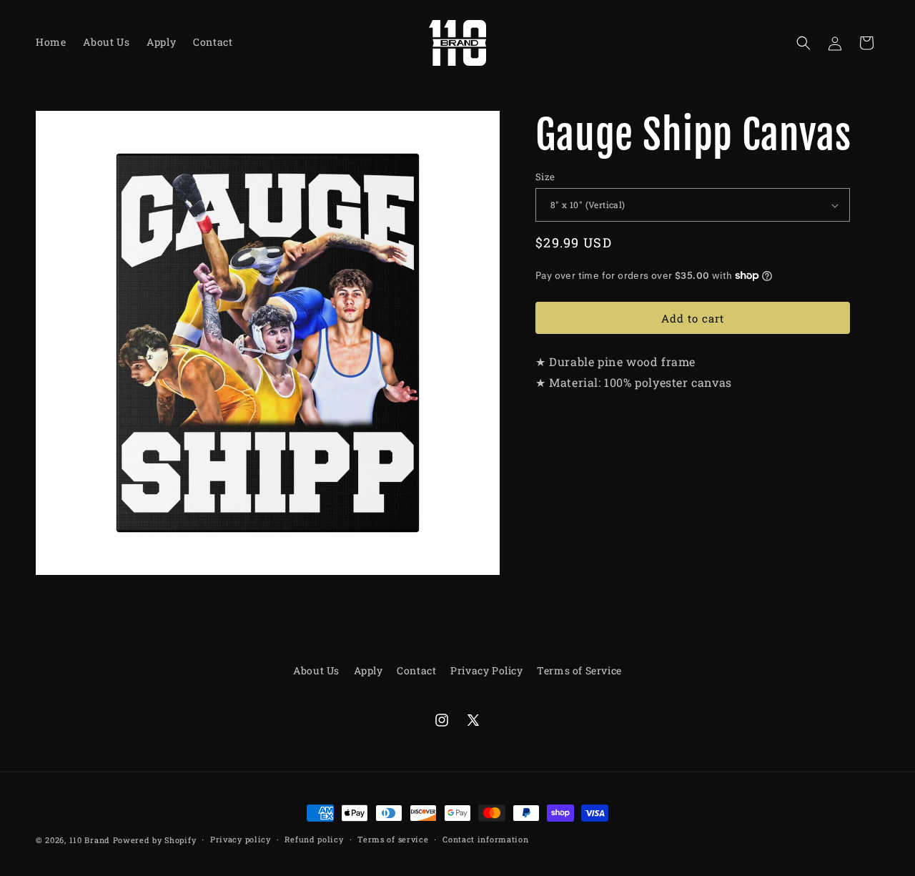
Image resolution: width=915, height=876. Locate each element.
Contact (416, 670)
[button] (803, 43)
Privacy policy (240, 839)
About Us (316, 670)
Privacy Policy (486, 670)
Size (545, 176)
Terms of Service (579, 670)
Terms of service (392, 839)
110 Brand (89, 840)
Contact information (485, 839)
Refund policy (314, 839)
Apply (368, 670)
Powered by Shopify (155, 840)
